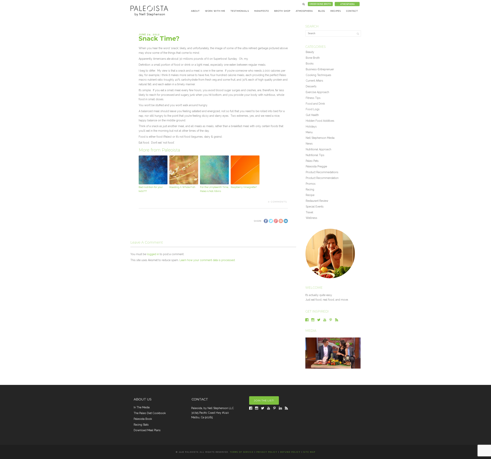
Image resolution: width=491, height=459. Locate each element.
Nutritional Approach (318, 149)
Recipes (335, 11)
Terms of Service (242, 452)
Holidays (311, 126)
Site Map (309, 452)
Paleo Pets (312, 160)
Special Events (315, 206)
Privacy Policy (266, 452)
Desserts (311, 86)
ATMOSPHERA (304, 11)
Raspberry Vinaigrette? (244, 187)
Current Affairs (314, 80)
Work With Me (215, 11)
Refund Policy (290, 452)
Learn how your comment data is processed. (207, 260)
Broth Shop (282, 11)
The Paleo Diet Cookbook (150, 413)
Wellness (311, 217)
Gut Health (312, 115)
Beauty (310, 52)
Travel (309, 212)
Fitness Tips (313, 97)
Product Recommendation (322, 177)
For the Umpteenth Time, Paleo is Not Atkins (214, 189)
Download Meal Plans (147, 430)
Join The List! (264, 400)
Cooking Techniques (318, 75)
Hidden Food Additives (320, 120)
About (195, 11)
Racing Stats (141, 424)
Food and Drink (315, 103)
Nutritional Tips (315, 155)
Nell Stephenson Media (320, 137)
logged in (153, 254)
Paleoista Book (143, 418)
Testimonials (240, 11)
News (309, 143)
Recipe (310, 195)
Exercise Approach (317, 92)
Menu (309, 132)
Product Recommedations (322, 172)
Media (310, 330)
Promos (311, 183)
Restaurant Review (317, 200)
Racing (310, 189)
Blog (321, 11)
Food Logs (313, 109)
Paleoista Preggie (316, 166)
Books (310, 63)
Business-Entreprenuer (320, 69)
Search (303, 4)
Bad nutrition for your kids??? (151, 189)
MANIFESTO (261, 11)
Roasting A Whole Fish (182, 187)
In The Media (142, 407)
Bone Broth (313, 57)
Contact (352, 11)
